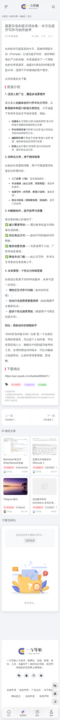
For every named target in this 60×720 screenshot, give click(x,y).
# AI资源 (42, 384)
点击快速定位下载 (15, 79)
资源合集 (10, 507)
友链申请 (11, 689)
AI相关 (23, 16)
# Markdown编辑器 (24, 467)
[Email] (41, 675)
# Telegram (20, 507)
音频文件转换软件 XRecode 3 (41, 461)
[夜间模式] (55, 701)
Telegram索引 (10, 499)
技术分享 (14, 16)
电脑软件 (10, 467)
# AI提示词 (29, 384)
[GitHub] (34, 675)
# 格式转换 (49, 467)
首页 (6, 16)
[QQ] (26, 675)
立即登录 (30, 540)
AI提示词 (22, 334)
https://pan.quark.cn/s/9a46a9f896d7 (26, 376)
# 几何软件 (49, 507)
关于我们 (48, 689)
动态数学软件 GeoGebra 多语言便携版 (44, 502)
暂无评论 (10, 520)
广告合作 (36, 689)
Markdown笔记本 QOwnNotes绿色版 (13, 461)
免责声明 (23, 689)
